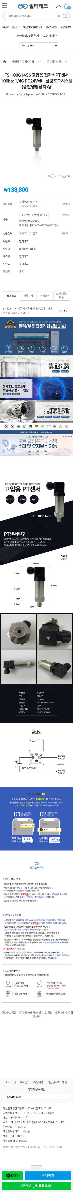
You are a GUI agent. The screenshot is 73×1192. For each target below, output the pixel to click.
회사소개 (11, 1082)
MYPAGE (58, 6)
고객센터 (24, 1082)
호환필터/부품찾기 (27, 36)
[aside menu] (4, 5)
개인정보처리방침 (57, 1082)
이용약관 (38, 1082)
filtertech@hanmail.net (15, 1140)
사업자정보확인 (36, 1089)
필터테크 (24, 241)
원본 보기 (8, 312)
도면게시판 (50, 36)
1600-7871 (21, 1126)
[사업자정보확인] (46, 1113)
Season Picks (32, 27)
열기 (36, 1167)
